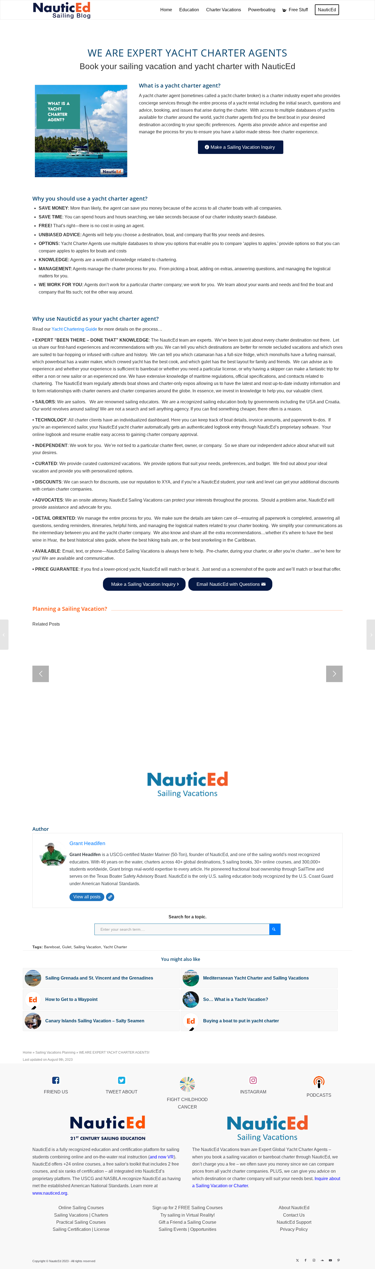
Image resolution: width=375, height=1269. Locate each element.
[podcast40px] (319, 1082)
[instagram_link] (253, 1080)
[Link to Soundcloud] (322, 1260)
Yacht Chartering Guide (74, 329)
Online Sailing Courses (81, 1207)
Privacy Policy (294, 1229)
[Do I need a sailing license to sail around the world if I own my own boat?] (4, 635)
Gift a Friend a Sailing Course (187, 1222)
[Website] (110, 897)
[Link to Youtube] (330, 1260)
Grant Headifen (87, 843)
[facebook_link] (55, 1080)
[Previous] (40, 674)
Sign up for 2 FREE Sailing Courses (187, 1207)
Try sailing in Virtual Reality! (187, 1215)
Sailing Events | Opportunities (187, 1229)
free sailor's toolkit (124, 1164)
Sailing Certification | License (81, 1229)
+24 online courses (81, 1164)
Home (27, 1052)
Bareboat (52, 947)
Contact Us (294, 1215)
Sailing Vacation (87, 947)
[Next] (334, 674)
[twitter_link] (122, 1080)
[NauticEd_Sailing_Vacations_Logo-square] (187, 785)
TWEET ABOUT (122, 1092)
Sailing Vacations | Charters (81, 1215)
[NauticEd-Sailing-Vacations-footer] (267, 1129)
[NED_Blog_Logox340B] (61, 9)
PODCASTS (319, 1095)
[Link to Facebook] (305, 1260)
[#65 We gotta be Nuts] (370, 635)
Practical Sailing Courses (81, 1222)
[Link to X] (297, 1260)
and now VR (162, 1157)
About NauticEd (294, 1207)
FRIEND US (56, 1092)
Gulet (66, 947)
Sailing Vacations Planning (55, 1052)
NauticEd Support (294, 1222)
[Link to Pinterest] (338, 1260)
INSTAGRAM (253, 1092)
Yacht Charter (115, 947)
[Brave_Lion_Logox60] (187, 1084)
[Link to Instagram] (314, 1260)
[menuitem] (166, 9)
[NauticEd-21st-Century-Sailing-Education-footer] (107, 1129)
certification (93, 1171)
